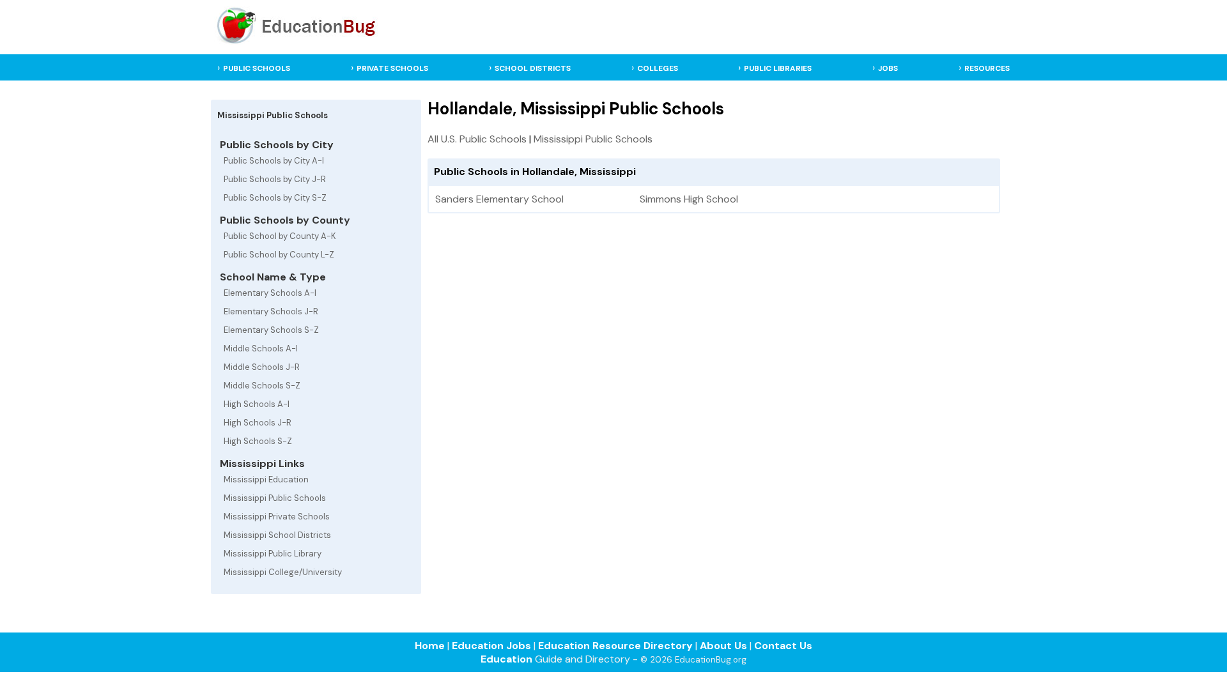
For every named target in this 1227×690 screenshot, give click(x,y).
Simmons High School (689, 199)
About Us (723, 645)
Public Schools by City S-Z (275, 197)
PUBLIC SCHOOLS (256, 68)
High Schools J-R (257, 422)
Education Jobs (491, 645)
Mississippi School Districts (277, 535)
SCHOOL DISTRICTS (533, 68)
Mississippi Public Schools (275, 498)
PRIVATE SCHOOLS (392, 68)
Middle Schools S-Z (262, 385)
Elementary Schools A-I (270, 293)
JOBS (888, 68)
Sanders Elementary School (499, 199)
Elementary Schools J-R (271, 311)
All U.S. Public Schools (477, 139)
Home (430, 645)
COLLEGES (657, 68)
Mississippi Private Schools (277, 516)
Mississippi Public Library (272, 553)
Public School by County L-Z (279, 254)
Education (506, 659)
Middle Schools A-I (261, 348)
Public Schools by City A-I (274, 160)
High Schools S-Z (258, 441)
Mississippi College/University (283, 572)
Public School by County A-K (280, 236)
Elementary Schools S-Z (271, 330)
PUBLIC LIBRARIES (778, 68)
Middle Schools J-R (262, 367)
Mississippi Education (266, 479)
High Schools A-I (256, 404)
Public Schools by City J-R (275, 179)
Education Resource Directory (615, 645)
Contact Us (783, 645)
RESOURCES (987, 68)
